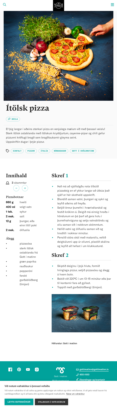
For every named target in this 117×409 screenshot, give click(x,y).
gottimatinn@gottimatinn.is (94, 369)
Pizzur (31, 151)
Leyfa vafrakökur (19, 402)
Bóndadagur (60, 151)
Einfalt (17, 151)
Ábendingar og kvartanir (92, 380)
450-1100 (84, 375)
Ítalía (44, 151)
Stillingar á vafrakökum (51, 402)
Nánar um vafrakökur (75, 394)
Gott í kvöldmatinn (83, 151)
